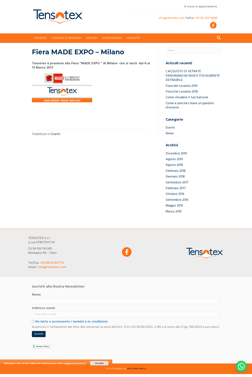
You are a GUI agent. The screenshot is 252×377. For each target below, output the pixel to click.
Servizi (91, 38)
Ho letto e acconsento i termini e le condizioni (71, 321)
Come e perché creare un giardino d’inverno (190, 105)
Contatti (133, 38)
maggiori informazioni (75, 363)
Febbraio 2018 (176, 171)
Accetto (99, 363)
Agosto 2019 (174, 159)
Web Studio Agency (136, 369)
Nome (36, 295)
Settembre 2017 (177, 182)
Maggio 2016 (174, 205)
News (170, 133)
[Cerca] (217, 38)
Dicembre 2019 (176, 153)
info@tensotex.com (171, 18)
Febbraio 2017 (176, 188)
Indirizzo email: (44, 308)
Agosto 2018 (174, 165)
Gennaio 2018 (175, 176)
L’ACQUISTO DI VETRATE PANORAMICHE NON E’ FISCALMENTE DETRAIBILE (193, 76)
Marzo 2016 (174, 211)
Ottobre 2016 (175, 194)
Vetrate (40, 38)
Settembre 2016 (177, 200)
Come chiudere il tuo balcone (187, 97)
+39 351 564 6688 (206, 18)
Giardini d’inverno (66, 38)
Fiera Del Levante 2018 (182, 91)
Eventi (55, 134)
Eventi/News (112, 38)
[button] (241, 366)
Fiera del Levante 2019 (181, 86)
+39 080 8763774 (52, 263)
